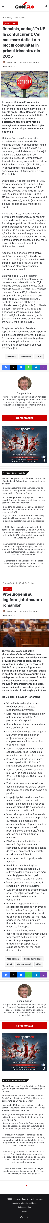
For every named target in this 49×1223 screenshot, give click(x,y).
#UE (40, 356)
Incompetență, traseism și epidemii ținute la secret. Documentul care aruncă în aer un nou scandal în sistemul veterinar (23, 500)
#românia (26, 356)
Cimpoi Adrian (11, 62)
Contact (24, 1211)
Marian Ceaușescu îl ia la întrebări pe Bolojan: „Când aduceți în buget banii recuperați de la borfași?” (23, 481)
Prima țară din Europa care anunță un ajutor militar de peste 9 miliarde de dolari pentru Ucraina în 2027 (23, 509)
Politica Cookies (24, 1207)
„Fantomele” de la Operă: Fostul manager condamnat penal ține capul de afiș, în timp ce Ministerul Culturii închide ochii (23, 563)
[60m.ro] (24, 5)
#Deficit (12, 356)
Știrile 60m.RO (19, 17)
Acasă (8, 17)
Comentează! (24, 417)
